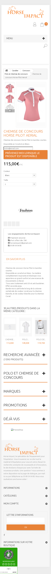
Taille (6, 180)
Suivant (10, 110)
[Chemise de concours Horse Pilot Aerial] (31, 104)
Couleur (7, 171)
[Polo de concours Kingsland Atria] (2, 62)
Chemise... (10, 339)
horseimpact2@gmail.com (21, 243)
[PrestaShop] (17, 429)
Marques (12, 391)
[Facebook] (4, 534)
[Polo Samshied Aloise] (25, 327)
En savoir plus (15, 259)
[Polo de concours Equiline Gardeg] (41, 327)
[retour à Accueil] (6, 70)
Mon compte (11, 503)
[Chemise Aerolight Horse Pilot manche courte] (10, 327)
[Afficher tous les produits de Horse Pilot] (25, 211)
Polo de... (41, 339)
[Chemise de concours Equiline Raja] (48, 62)
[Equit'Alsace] (25, 11)
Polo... (25, 339)
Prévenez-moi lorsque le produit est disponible (22, 154)
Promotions (15, 405)
